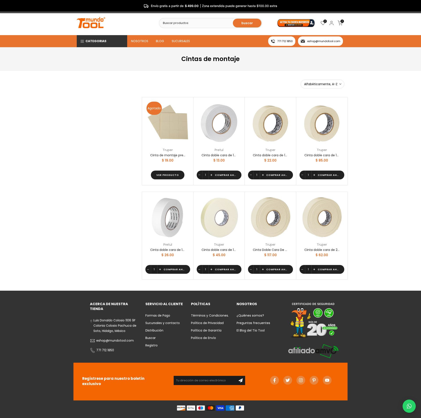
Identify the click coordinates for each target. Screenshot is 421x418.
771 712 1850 (285, 41)
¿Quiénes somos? (250, 315)
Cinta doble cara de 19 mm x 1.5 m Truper (270, 155)
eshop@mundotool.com (323, 41)
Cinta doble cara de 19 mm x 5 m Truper (219, 250)
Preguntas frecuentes (253, 323)
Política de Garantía (206, 330)
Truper (168, 150)
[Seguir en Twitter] (287, 380)
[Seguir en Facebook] (274, 380)
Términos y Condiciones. (210, 315)
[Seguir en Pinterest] (314, 380)
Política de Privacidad (207, 323)
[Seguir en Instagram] (300, 380)
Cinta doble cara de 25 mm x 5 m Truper (321, 250)
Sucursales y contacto (162, 323)
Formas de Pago (157, 315)
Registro (151, 345)
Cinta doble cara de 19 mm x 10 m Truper (321, 155)
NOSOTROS (139, 41)
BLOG (160, 41)
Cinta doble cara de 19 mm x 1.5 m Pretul (219, 155)
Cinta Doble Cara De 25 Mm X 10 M (270, 250)
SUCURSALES (181, 41)
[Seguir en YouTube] (327, 380)
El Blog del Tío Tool (251, 330)
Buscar (150, 338)
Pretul (219, 150)
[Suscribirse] (240, 380)
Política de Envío (203, 338)
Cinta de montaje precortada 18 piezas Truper (167, 155)
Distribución (154, 330)
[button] (409, 406)
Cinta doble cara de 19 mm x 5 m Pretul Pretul (167, 250)
